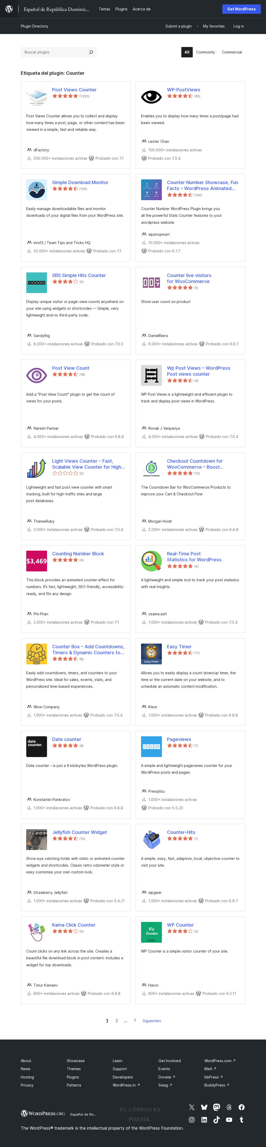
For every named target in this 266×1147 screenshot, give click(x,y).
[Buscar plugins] (91, 52)
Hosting (27, 1077)
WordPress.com (220, 1060)
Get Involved (169, 1060)
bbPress (213, 1077)
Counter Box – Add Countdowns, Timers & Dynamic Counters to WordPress (88, 650)
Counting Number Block (78, 553)
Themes (74, 1069)
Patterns (74, 1085)
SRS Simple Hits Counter (79, 275)
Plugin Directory (34, 26)
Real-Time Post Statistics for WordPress (194, 556)
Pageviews (179, 739)
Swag (165, 1085)
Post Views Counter (74, 89)
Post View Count (70, 368)
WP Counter (180, 925)
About (26, 1060)
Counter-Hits (181, 832)
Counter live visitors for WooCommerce (189, 278)
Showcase (76, 1060)
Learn (117, 1060)
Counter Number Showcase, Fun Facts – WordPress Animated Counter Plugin (202, 186)
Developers (123, 1077)
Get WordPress (241, 9)
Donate (167, 1077)
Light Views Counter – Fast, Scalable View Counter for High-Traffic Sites (87, 464)
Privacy (27, 1085)
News (25, 1069)
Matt (210, 1069)
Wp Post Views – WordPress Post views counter (198, 371)
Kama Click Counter (74, 925)
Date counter (66, 739)
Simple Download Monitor (80, 182)
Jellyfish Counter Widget (79, 832)
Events (164, 1069)
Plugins (73, 1077)
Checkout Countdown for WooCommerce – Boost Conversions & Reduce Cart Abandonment (197, 464)
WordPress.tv (126, 1085)
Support (120, 1069)
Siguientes (152, 1020)
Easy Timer (179, 646)
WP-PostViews (183, 89)
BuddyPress (217, 1085)
